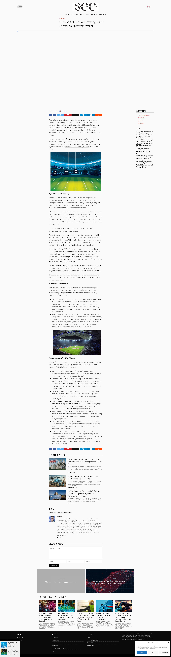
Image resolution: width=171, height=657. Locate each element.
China (152, 138)
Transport (149, 163)
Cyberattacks (52, 512)
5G (137, 131)
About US (20, 637)
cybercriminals (84, 212)
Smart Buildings (147, 157)
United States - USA (144, 166)
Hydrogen (142, 150)
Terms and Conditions (93, 640)
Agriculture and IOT (143, 131)
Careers (89, 637)
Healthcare (138, 150)
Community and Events (143, 115)
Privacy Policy (155, 654)
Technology (62, 18)
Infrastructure (148, 150)
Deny (153, 652)
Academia (140, 114)
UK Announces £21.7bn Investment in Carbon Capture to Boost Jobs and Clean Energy (84, 461)
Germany (147, 146)
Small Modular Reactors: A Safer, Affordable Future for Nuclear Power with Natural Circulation (47, 617)
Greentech (147, 148)
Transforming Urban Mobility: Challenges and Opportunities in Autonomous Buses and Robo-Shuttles (123, 617)
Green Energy (140, 148)
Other (139, 122)
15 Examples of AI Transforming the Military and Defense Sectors (83, 477)
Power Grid (138, 155)
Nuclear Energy (148, 154)
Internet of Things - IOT (143, 152)
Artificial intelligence (143, 133)
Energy (142, 145)
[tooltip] (148, 7)
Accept (141, 652)
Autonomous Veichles (144, 134)
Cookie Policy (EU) (92, 643)
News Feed (140, 120)
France (144, 146)
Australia (138, 135)
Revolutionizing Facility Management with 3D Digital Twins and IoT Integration (66, 616)
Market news (141, 118)
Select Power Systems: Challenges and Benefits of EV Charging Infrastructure (104, 616)
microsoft (60, 512)
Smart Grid (138, 161)
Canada (149, 138)
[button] (168, 642)
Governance (141, 117)
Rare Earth (143, 155)
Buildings (145, 138)
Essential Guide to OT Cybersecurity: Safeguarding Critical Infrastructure (13, 644)
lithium (141, 154)
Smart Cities (140, 158)
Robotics (140, 156)
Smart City (147, 158)
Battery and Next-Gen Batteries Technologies (144, 136)
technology (142, 163)
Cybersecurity (144, 140)
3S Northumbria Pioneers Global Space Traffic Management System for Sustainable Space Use (84, 493)
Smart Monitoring (145, 161)
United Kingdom (67, 512)
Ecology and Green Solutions (144, 140)
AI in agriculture (150, 131)
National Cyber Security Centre (77, 147)
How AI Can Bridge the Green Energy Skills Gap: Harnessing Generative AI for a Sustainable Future (85, 617)
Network (144, 153)
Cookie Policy (150, 654)
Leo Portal (59, 516)
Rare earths (148, 155)
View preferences (164, 652)
